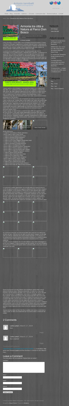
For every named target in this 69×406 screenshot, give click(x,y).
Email (4, 380)
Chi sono (31, 13)
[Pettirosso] (25, 216)
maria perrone (29, 35)
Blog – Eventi (54, 83)
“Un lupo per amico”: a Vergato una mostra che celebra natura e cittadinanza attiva (58, 70)
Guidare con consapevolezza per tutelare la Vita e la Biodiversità (58, 42)
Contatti (61, 13)
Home (6, 13)
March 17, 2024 (26, 326)
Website (5, 386)
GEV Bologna (54, 29)
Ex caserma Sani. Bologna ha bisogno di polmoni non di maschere (58, 56)
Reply (41, 332)
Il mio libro (17, 13)
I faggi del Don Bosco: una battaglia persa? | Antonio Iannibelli (18, 348)
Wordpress (26, 403)
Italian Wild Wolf (55, 31)
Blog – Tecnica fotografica (57, 88)
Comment (5, 360)
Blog (11, 13)
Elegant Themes (13, 403)
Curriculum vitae (40, 13)
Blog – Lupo (54, 86)
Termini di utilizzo (52, 13)
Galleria (24, 13)
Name (5, 374)
